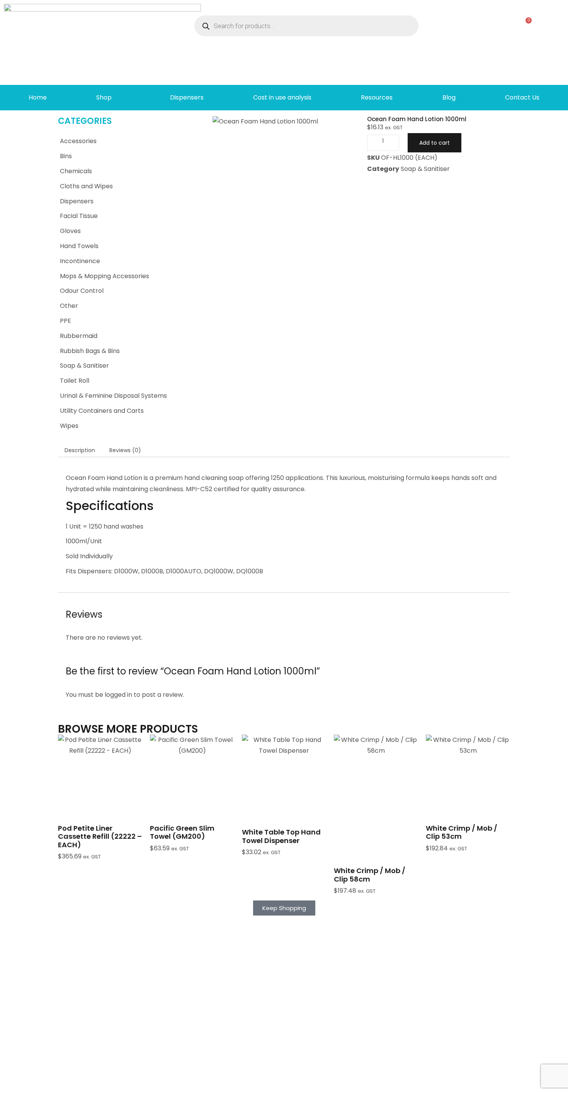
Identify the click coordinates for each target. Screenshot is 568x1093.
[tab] (80, 450)
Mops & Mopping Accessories (104, 276)
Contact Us (522, 97)
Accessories (78, 141)
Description (80, 450)
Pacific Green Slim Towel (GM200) (182, 832)
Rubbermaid (78, 335)
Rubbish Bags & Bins (90, 350)
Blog (449, 97)
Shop (104, 97)
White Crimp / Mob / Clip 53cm (461, 832)
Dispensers (187, 97)
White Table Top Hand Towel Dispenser (281, 836)
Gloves (70, 230)
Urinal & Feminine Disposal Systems (113, 395)
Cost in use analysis (282, 97)
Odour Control (82, 290)
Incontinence (80, 261)
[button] (100, 794)
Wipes (69, 425)
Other (69, 305)
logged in (118, 694)
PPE (65, 320)
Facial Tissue (79, 215)
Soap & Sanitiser (84, 365)
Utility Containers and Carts (102, 410)
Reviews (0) (125, 450)
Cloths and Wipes (86, 186)
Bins (66, 156)
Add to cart (434, 143)
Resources (377, 97)
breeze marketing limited (70, 1084)
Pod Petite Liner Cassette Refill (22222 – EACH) (100, 836)
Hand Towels (79, 246)
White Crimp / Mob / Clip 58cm (369, 875)
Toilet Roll (74, 380)
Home (38, 97)
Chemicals (76, 171)
